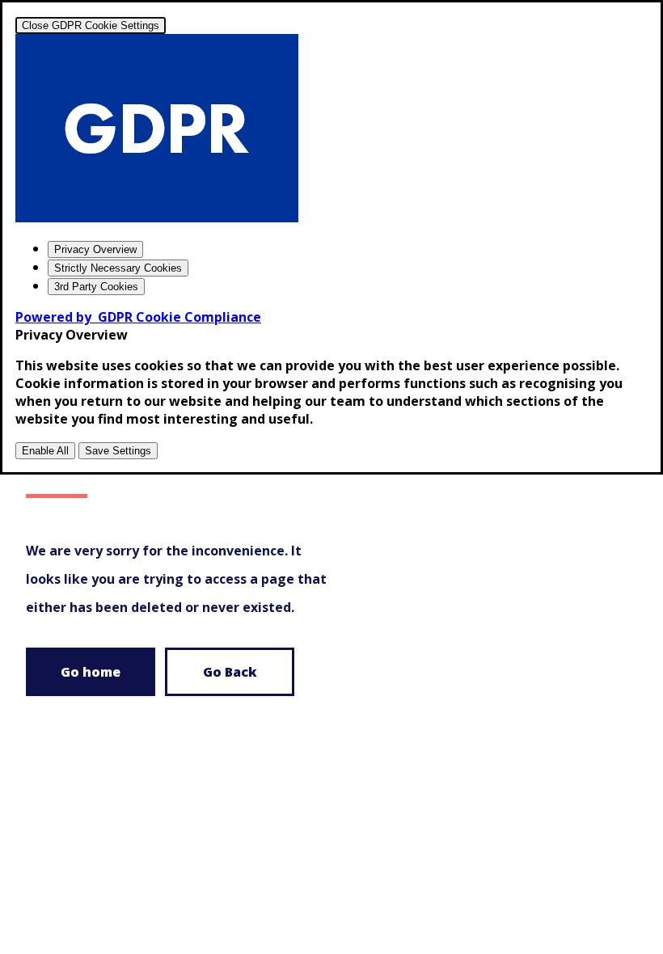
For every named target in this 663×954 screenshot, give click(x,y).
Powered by (138, 317)
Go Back (230, 672)
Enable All (45, 451)
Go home (90, 672)
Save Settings (118, 451)
